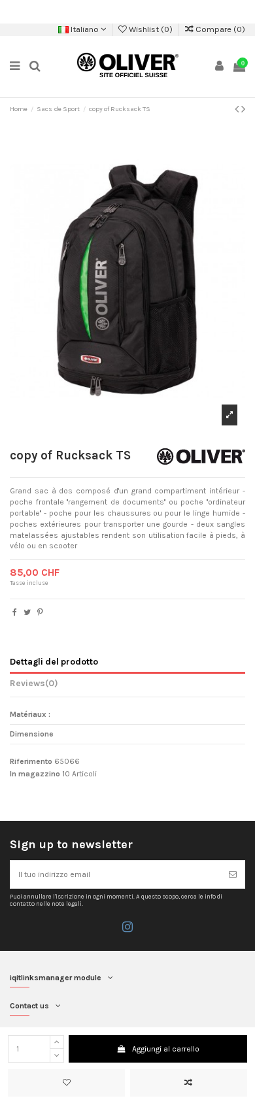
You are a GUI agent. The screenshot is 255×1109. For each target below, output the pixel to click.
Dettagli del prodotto (54, 661)
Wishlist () (151, 29)
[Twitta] (27, 612)
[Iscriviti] (233, 874)
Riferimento (31, 761)
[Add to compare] (188, 1083)
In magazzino (35, 773)
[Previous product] (238, 109)
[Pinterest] (40, 612)
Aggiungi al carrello (165, 1048)
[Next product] (243, 109)
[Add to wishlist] (66, 1083)
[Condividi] (14, 612)
